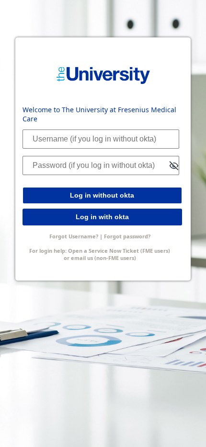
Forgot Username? (73, 236)
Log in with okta (102, 217)
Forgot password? (127, 236)
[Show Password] (174, 166)
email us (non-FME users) (103, 257)
